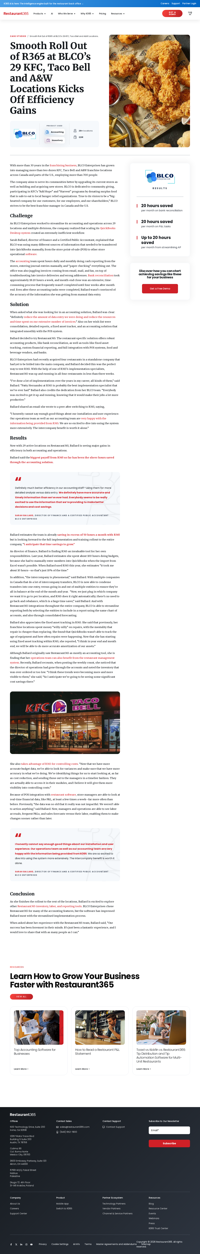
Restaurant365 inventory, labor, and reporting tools (50, 906)
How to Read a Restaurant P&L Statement (97, 1052)
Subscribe (169, 1143)
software (31, 254)
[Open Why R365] (93, 14)
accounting (23, 261)
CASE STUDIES (18, 36)
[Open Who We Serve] (75, 14)
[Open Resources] (124, 14)
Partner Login (189, 3)
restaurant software (63, 794)
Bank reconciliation (100, 275)
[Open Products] (45, 14)
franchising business (63, 165)
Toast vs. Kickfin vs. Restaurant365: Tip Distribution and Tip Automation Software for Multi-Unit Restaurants (160, 1056)
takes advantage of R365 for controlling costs (49, 763)
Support (176, 3)
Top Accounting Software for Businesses (35, 1052)
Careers (165, 3)
